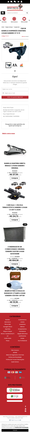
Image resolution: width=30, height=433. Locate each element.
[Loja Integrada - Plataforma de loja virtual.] (15, 420)
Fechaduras (22, 331)
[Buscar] (27, 13)
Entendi (15, 430)
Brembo (7, 319)
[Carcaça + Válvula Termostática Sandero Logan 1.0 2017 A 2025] (15, 201)
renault (26, 36)
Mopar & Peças (9, 27)
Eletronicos (8, 322)
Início (3, 27)
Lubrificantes (22, 336)
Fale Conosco (15, 350)
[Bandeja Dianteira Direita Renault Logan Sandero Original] (15, 160)
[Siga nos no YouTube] (25, 409)
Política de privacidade (15, 357)
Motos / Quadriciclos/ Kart (7, 335)
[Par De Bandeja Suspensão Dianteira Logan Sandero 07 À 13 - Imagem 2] (15, 65)
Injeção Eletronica (22, 333)
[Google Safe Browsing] (15, 396)
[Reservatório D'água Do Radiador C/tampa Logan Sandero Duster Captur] (15, 287)
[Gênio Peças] (15, 6)
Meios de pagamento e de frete (15, 355)
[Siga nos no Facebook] (25, 406)
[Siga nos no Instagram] (25, 411)
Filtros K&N (8, 324)
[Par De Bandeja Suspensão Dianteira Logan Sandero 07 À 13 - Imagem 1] (8, 65)
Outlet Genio (7, 338)
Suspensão (16, 27)
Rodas (22, 338)
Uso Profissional (22, 340)
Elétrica (22, 326)
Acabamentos (22, 319)
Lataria (22, 322)
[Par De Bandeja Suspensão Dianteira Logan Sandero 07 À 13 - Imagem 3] (21, 65)
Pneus (7, 340)
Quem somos (15, 362)
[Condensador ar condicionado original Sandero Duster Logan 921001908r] (15, 244)
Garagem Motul (7, 326)
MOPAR (15, 352)
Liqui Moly (7, 329)
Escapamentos (22, 329)
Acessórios (22, 324)
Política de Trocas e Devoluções (15, 359)
